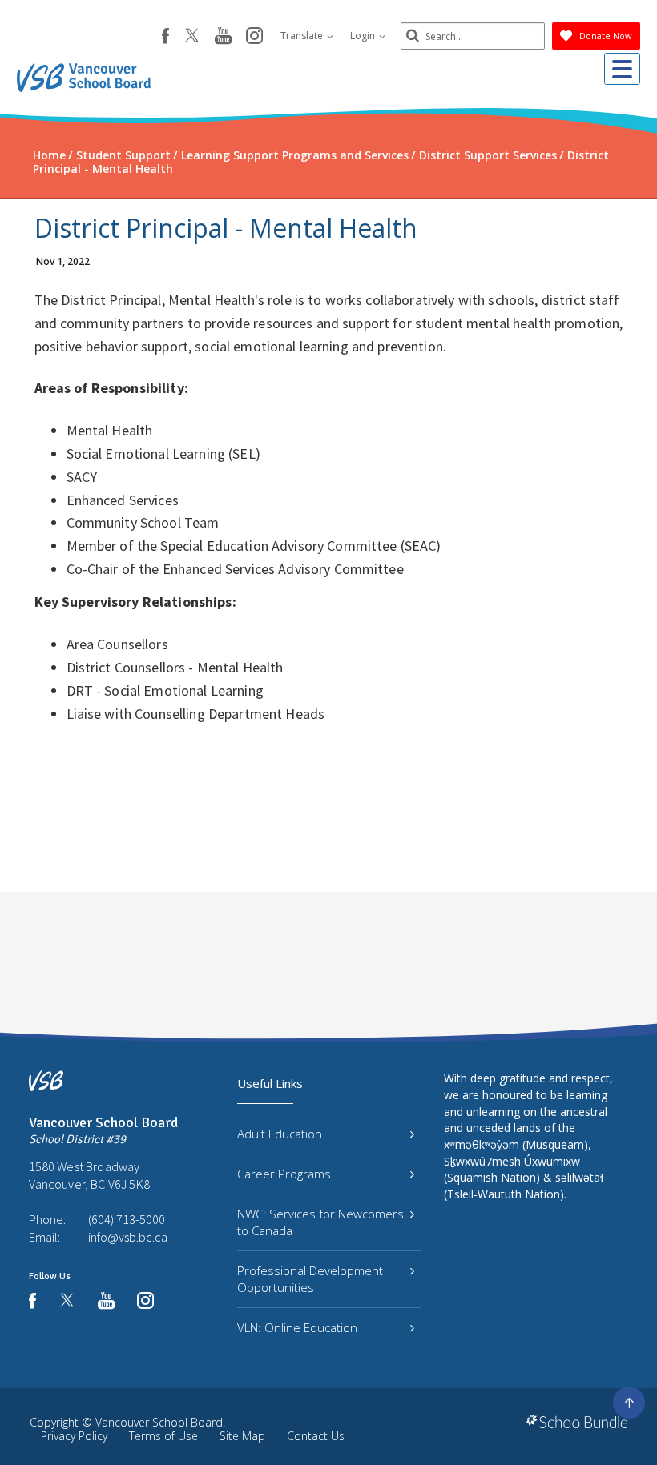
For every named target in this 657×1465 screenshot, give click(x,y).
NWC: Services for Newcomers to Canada (320, 1222)
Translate (302, 35)
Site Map (242, 1435)
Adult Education (279, 1134)
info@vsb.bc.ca (127, 1237)
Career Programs (284, 1174)
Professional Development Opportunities (310, 1278)
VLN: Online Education (297, 1327)
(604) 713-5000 (126, 1219)
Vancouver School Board (159, 1422)
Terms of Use (163, 1435)
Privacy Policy (74, 1435)
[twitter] (191, 37)
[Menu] (622, 69)
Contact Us (316, 1435)
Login (363, 35)
